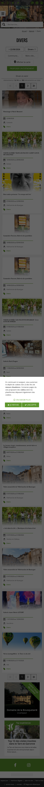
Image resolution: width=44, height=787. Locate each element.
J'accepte (32, 405)
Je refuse (14, 405)
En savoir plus (23, 400)
